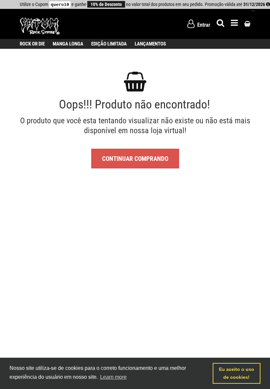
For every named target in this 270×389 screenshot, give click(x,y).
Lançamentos (150, 44)
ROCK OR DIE (32, 44)
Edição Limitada (109, 44)
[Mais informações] (268, 4)
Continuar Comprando (135, 159)
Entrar (203, 25)
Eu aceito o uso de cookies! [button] (236, 373)
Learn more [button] (113, 377)
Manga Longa (68, 44)
